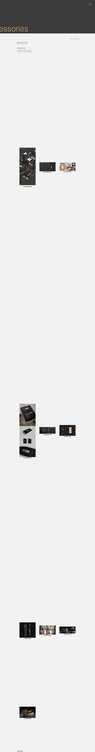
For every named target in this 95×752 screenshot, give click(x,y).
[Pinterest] (20, 751)
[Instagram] (22, 751)
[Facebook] (18, 751)
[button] (90, 4)
